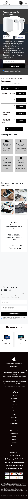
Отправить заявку (14, 66)
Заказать (21, 93)
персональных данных (16, 71)
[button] (3, 340)
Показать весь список (14, 129)
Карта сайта (23, 495)
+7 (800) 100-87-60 (14, 248)
